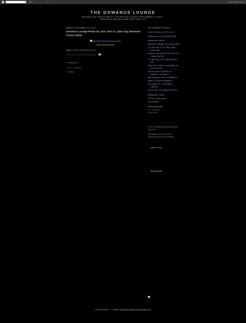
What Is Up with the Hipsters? (160, 81)
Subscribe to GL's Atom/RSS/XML (162, 36)
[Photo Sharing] (105, 41)
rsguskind (153, 112)
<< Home (70, 72)
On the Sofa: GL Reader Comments (162, 90)
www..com (156, 147)
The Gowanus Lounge (122, 12)
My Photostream (156, 171)
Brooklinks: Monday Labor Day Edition (164, 44)
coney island (78, 50)
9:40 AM (92, 55)
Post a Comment (74, 68)
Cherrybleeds (153, 102)
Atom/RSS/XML (101, 310)
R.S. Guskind (153, 110)
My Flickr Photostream (157, 98)
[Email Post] (99, 55)
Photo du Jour (90, 50)
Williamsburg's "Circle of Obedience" (163, 77)
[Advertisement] (159, 220)
